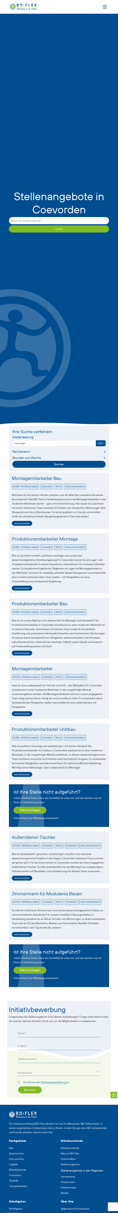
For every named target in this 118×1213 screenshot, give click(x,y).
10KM (100, 443)
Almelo (65, 1193)
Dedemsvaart (68, 1187)
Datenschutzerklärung (53, 1082)
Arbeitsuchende (70, 1148)
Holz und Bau (16, 1159)
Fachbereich (21, 452)
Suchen (59, 229)
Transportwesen (18, 1186)
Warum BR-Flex (70, 1153)
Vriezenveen (68, 1182)
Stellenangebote (70, 1164)
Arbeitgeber (16, 1208)
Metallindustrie (17, 1169)
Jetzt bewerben (22, 523)
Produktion (15, 1175)
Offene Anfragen (29, 810)
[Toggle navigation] (104, 7)
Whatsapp (39, 818)
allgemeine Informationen (75, 1208)
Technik (13, 1180)
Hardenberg (68, 1176)
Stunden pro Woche (26, 458)
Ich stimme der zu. (46, 1082)
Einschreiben (68, 1159)
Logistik (13, 1164)
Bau (11, 1148)
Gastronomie (16, 1153)
